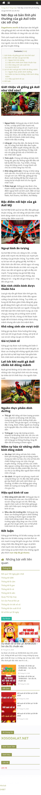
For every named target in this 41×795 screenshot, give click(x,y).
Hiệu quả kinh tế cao (14, 79)
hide (24, 51)
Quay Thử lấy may (9, 597)
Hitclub (3, 785)
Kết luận (7, 81)
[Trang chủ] (3, 2)
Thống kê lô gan (8, 585)
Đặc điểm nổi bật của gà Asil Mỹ (16, 58)
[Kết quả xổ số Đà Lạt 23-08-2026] (9, 693)
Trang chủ (4, 8)
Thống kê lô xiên (8, 593)
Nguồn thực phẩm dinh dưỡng (18, 72)
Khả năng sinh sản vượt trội (17, 65)
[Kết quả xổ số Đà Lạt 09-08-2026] (9, 713)
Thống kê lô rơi (7, 589)
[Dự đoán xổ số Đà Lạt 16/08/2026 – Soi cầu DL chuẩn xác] (9, 676)
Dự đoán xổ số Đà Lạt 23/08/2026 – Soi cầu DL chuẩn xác (27, 668)
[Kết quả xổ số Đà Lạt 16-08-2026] (9, 703)
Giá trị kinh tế (12, 67)
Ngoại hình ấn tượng (14, 60)
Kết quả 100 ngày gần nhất (12, 574)
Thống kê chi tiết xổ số (10, 604)
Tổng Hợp (13, 8)
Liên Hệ (4, 768)
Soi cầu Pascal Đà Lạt (10, 600)
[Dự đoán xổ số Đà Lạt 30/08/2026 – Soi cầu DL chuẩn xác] (20, 623)
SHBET (2, 776)
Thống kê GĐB (7, 578)
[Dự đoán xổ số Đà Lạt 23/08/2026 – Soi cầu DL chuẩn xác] (9, 666)
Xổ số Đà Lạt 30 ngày (10, 612)
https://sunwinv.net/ (8, 793)
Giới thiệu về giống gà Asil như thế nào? (19, 55)
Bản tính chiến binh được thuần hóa (20, 62)
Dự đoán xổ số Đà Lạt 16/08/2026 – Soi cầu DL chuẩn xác (27, 678)
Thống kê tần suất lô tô (11, 608)
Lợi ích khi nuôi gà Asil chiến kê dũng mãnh (20, 69)
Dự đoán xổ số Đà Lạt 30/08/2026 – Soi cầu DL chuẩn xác (19, 645)
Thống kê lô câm (8, 581)
